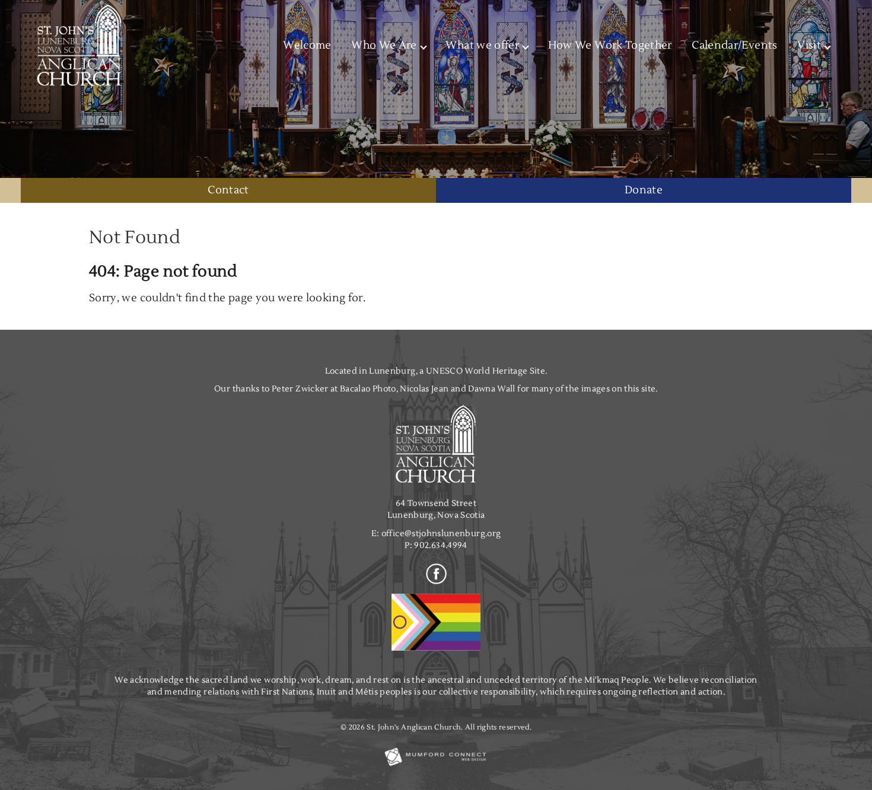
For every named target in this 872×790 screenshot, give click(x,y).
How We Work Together (610, 45)
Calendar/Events (734, 45)
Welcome (307, 45)
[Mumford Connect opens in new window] (436, 765)
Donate (644, 190)
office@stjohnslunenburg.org (441, 533)
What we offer (482, 45)
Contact (228, 190)
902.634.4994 (440, 545)
